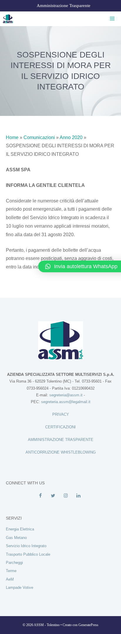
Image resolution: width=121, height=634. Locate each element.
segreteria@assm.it (66, 395)
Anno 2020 (71, 137)
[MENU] (111, 18)
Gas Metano (16, 537)
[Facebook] (40, 496)
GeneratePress (88, 625)
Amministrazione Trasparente (63, 5)
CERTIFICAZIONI (60, 427)
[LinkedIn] (78, 496)
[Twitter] (53, 496)
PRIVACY (60, 414)
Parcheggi (14, 562)
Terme (11, 571)
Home (12, 137)
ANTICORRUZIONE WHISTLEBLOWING (61, 452)
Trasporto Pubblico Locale (28, 554)
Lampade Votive (19, 587)
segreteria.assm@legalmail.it (65, 402)
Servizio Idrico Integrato (26, 546)
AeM (10, 579)
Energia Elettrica (20, 529)
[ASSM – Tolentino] (8, 18)
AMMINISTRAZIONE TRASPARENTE (60, 439)
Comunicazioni (39, 137)
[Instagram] (65, 496)
